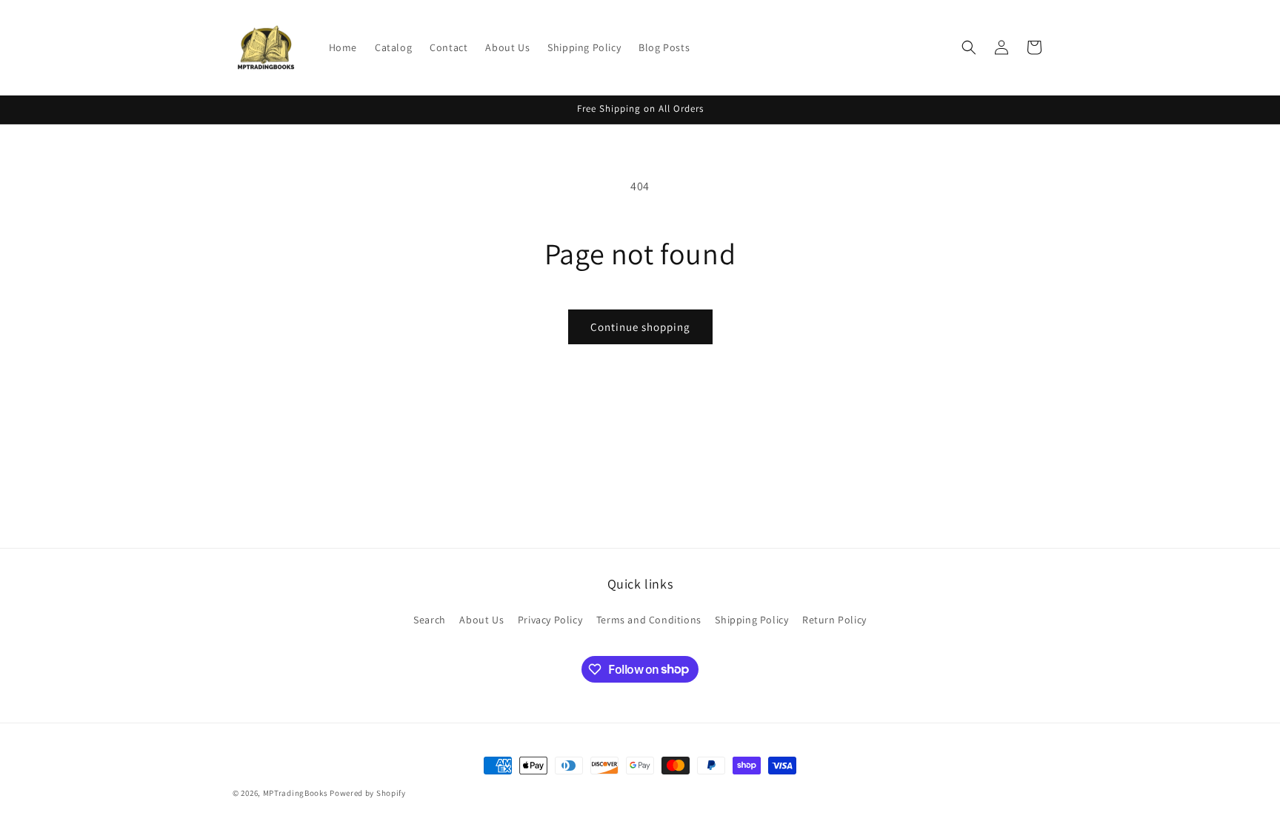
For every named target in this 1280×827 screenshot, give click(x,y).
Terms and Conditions (648, 619)
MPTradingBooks (295, 793)
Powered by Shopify (368, 793)
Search (429, 619)
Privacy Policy (550, 619)
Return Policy (834, 619)
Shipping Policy (751, 619)
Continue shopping (640, 327)
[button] (969, 47)
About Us (481, 619)
